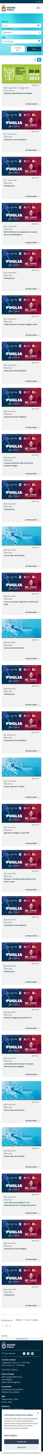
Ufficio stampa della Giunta (12, 1377)
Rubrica (15, 1369)
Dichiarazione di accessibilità (12, 1389)
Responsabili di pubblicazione (12, 1409)
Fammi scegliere (10, 1435)
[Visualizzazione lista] (35, 60)
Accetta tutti (21, 1442)
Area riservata (9, 1353)
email (10, 1402)
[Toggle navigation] (38, 8)
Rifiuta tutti (22, 1447)
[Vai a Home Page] (8, 8)
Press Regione (7, 1379)
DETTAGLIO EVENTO (31, 150)
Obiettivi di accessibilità (10, 1392)
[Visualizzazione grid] (39, 60)
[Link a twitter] (28, 1353)
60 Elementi (8, 1320)
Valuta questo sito (21, 1339)
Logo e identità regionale (11, 1382)
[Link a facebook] (24, 1353)
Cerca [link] (34, 49)
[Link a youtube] (32, 1353)
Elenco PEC (6, 1369)
